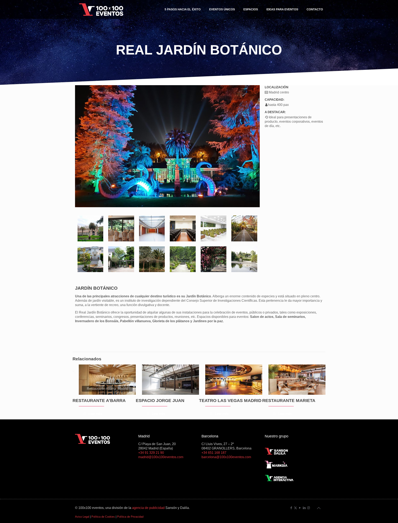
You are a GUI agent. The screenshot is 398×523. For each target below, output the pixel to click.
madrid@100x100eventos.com (160, 457)
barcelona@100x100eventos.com (226, 457)
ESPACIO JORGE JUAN (160, 400)
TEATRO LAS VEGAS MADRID (230, 400)
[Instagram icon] (308, 508)
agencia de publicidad (148, 508)
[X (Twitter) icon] (295, 508)
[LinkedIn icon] (304, 508)
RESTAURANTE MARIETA (288, 400)
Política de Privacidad (130, 516)
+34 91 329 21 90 (151, 452)
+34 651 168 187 (213, 452)
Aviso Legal (82, 516)
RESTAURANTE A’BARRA (99, 400)
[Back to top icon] (318, 508)
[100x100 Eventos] (101, 9)
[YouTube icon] (299, 508)
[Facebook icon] (291, 508)
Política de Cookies (103, 516)
